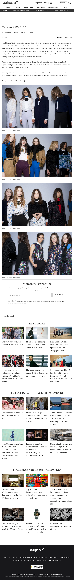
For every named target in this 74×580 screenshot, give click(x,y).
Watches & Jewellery (53, 7)
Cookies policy (65, 557)
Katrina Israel (7, 32)
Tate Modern (46, 75)
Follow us (60, 37)
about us (7, 557)
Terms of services (27, 300)
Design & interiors (28, 7)
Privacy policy (53, 557)
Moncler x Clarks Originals (61, 10)
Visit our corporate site (56, 574)
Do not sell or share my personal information (44, 560)
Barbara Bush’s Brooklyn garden (20, 10)
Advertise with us (19, 560)
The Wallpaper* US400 (41, 10)
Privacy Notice (55, 300)
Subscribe (62, 2)
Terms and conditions (39, 557)
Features (31, 32)
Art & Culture (41, 7)
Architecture (16, 7)
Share (6, 37)
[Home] (8, 7)
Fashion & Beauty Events (8, 23)
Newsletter (69, 37)
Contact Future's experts (21, 557)
